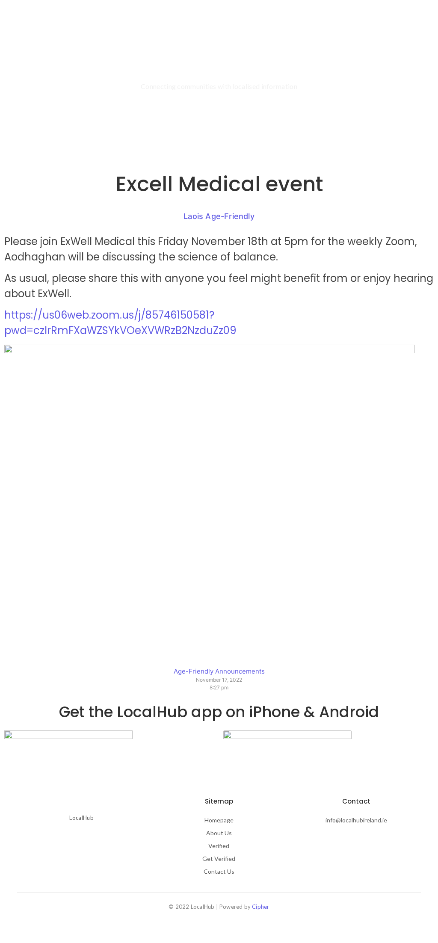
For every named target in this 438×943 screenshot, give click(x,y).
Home (133, 19)
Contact (247, 19)
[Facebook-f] (66, 839)
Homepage (219, 820)
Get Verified (218, 858)
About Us (170, 19)
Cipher (260, 906)
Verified (209, 19)
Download (289, 19)
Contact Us (219, 871)
